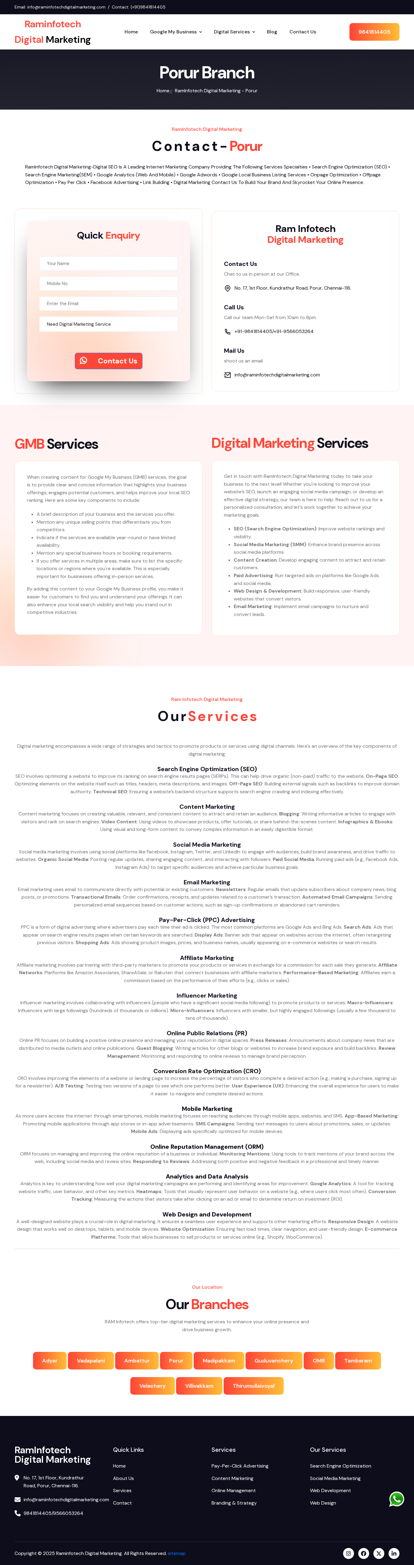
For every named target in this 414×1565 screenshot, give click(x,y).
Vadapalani (91, 1360)
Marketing (53, 32)
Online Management (234, 1490)
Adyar (50, 1360)
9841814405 (374, 32)
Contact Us (302, 32)
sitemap (176, 1553)
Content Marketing (232, 1478)
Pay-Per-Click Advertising (240, 1466)
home (163, 90)
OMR (319, 1360)
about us (123, 1478)
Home (131, 32)
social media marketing (335, 1478)
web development (330, 1490)
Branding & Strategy (234, 1503)
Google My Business (173, 32)
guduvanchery (274, 1360)
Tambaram (358, 1360)
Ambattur (137, 1360)
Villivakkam (199, 1386)
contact (122, 1503)
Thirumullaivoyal (254, 1386)
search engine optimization (340, 1466)
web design (323, 1503)
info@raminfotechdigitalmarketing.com (66, 7)
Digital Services (232, 32)
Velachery (152, 1386)
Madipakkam (219, 1360)
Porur (176, 1360)
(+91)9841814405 (148, 7)
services (122, 1490)
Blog (272, 32)
